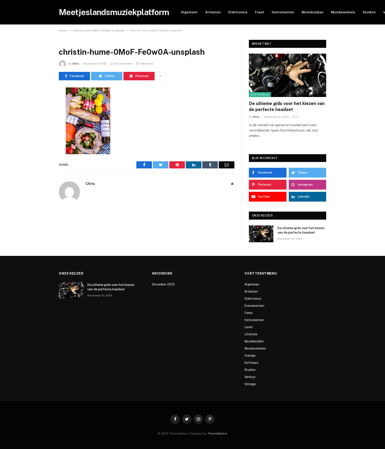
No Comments (124, 63)
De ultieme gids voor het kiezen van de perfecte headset (287, 106)
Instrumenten (283, 12)
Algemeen (189, 12)
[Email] (43, 147)
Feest (259, 12)
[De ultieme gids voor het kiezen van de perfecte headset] (287, 75)
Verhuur (250, 377)
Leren (248, 327)
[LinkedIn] (43, 124)
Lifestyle (250, 334)
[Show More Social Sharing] (160, 76)
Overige (250, 355)
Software (251, 362)
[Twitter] (43, 113)
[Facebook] (43, 102)
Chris (75, 63)
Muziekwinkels (343, 12)
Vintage (250, 384)
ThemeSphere (217, 433)
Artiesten (213, 12)
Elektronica (237, 12)
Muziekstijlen (313, 12)
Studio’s (369, 12)
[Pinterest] (43, 136)
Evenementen (254, 305)
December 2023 (163, 284)
